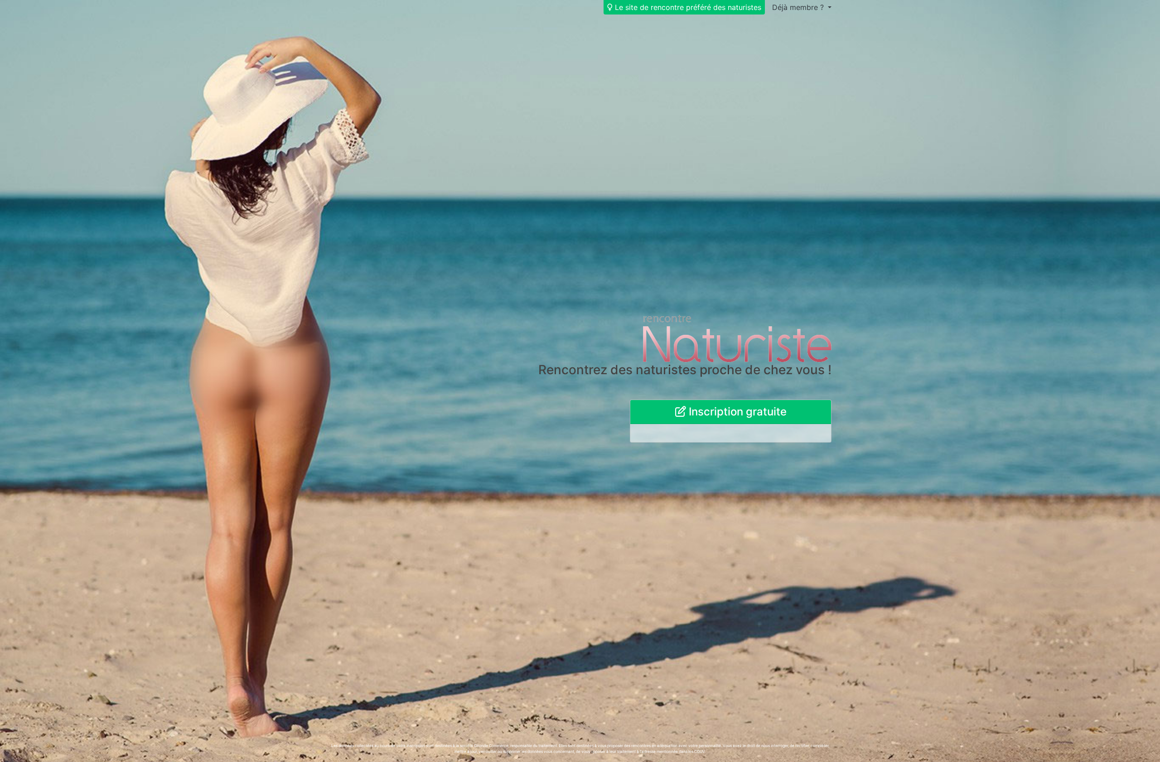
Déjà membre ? (799, 7)
